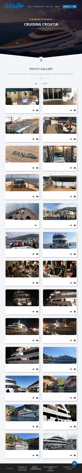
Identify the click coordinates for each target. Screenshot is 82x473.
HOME (29, 6)
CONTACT (57, 6)
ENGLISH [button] (66, 6)
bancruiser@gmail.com (50, 467)
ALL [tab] (36, 84)
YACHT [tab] (45, 84)
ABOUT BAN (49, 6)
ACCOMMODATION (38, 6)
